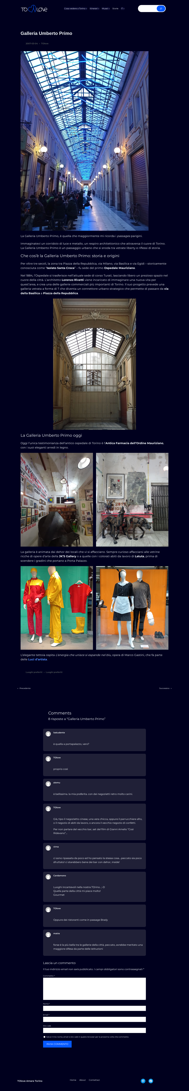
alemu (56, 782)
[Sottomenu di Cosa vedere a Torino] (86, 8)
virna (56, 847)
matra (56, 933)
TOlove (44, 43)
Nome (46, 1004)
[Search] (161, 9)
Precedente (25, 688)
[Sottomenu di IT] (124, 8)
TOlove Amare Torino (29, 1081)
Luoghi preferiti (34, 672)
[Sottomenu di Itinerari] (98, 8)
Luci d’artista (37, 659)
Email (46, 1015)
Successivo (164, 688)
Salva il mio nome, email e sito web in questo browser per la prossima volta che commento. (87, 1037)
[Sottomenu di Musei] (109, 8)
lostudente (59, 732)
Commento (49, 976)
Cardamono (59, 875)
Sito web (47, 1026)
